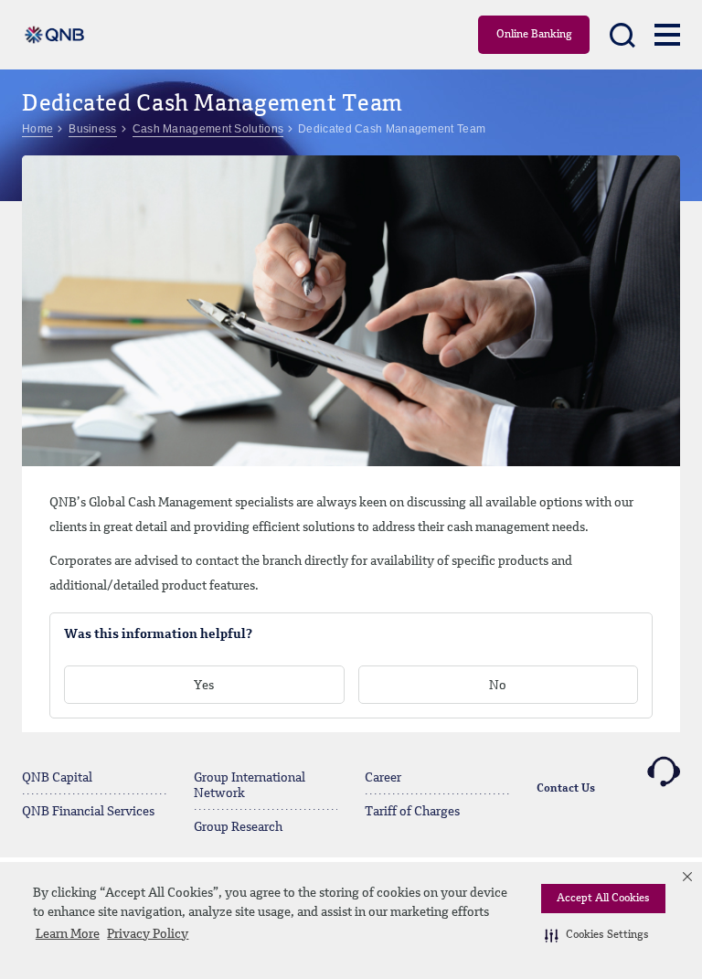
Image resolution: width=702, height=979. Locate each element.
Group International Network (249, 785)
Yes (204, 685)
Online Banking (534, 34)
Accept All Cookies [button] (603, 898)
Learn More (68, 934)
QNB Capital (57, 777)
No (497, 685)
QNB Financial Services (88, 811)
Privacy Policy (147, 934)
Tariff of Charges (412, 811)
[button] (597, 935)
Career (383, 777)
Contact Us (566, 788)
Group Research (238, 827)
